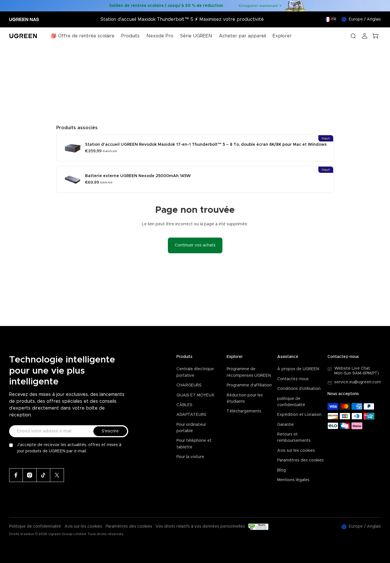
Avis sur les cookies (296, 451)
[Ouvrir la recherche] (353, 36)
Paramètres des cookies (300, 460)
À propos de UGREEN (298, 369)
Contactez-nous (293, 379)
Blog (281, 470)
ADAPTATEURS (191, 415)
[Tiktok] (43, 475)
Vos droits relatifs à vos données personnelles (200, 526)
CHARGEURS (189, 385)
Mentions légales (293, 480)
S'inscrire (110, 431)
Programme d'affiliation (249, 385)
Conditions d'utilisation (299, 389)
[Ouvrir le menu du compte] (364, 36)
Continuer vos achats (195, 245)
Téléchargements (244, 411)
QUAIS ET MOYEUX (195, 395)
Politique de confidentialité (35, 526)
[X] (57, 475)
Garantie (285, 425)
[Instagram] (30, 475)
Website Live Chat (352, 368)
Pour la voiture (190, 457)
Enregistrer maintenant (258, 5)
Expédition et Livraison (299, 415)
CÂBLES (184, 405)
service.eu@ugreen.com (357, 382)
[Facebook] (16, 475)
